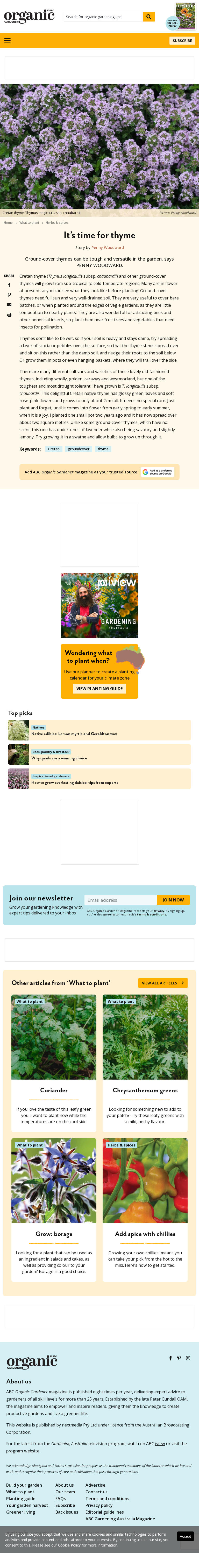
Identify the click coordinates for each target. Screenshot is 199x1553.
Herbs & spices (57, 222)
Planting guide (20, 1498)
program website (22, 1451)
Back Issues (66, 1512)
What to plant (29, 222)
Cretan (54, 448)
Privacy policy (99, 1505)
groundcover (78, 448)
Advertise (95, 1485)
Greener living (20, 1512)
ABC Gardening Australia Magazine (120, 1519)
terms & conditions (151, 914)
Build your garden (24, 1485)
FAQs (60, 1498)
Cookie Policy (69, 1545)
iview (160, 1443)
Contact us (97, 1492)
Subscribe (182, 40)
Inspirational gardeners (51, 776)
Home (8, 222)
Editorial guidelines (105, 1512)
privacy (158, 911)
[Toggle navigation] (7, 40)
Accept (185, 1536)
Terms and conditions (107, 1498)
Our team (65, 1492)
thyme (103, 448)
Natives (38, 727)
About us (64, 1485)
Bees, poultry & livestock (51, 752)
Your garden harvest (27, 1505)
